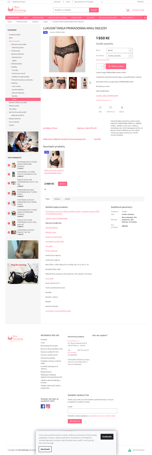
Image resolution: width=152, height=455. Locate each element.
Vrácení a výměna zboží (49, 355)
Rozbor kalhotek (52, 251)
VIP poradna (72, 352)
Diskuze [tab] (57, 199)
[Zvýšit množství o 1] (104, 65)
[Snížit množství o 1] (104, 67)
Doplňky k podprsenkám (20, 77)
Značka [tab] (67, 199)
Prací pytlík (49, 278)
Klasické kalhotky (18, 93)
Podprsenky (15, 51)
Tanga (14, 99)
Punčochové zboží (18, 73)
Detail (62, 184)
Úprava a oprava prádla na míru (52, 349)
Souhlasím (107, 436)
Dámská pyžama (18, 47)
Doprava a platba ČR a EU (50, 352)
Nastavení (45, 449)
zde (52, 443)
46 (45, 189)
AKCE (11, 38)
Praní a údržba (14, 122)
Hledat (94, 10)
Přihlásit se (75, 421)
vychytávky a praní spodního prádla (58, 311)
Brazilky (15, 96)
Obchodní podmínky (48, 358)
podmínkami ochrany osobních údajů (102, 416)
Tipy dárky (13, 109)
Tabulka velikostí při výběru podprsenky (51, 386)
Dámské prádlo (14, 41)
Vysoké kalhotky (18, 89)
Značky (11, 125)
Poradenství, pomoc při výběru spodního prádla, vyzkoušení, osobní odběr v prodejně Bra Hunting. (72, 212)
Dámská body (17, 57)
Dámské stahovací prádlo (18, 102)
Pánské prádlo (14, 106)
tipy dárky (49, 246)
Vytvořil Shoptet (138, 450)
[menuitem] (13, 18)
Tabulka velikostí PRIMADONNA (107, 95)
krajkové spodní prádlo (54, 237)
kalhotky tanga (51, 232)
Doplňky (14, 67)
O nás (68, 2)
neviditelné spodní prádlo (55, 241)
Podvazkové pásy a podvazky (22, 80)
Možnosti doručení (102, 60)
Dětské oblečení (15, 119)
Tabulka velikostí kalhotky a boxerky (51, 381)
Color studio (16, 86)
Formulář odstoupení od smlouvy (49, 367)
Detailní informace (102, 100)
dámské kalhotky (52, 227)
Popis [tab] (48, 199)
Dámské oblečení (17, 54)
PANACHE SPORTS (17, 115)
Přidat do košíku (118, 66)
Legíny (14, 60)
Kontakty (57, 2)
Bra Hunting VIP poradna (84, 2)
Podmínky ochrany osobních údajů (51, 362)
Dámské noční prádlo (18, 44)
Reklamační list (46, 372)
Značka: (57, 32)
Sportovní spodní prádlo (17, 112)
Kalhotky (14, 83)
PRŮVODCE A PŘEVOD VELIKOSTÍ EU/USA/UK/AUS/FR (51, 376)
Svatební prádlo (14, 35)
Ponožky (15, 70)
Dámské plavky (16, 64)
